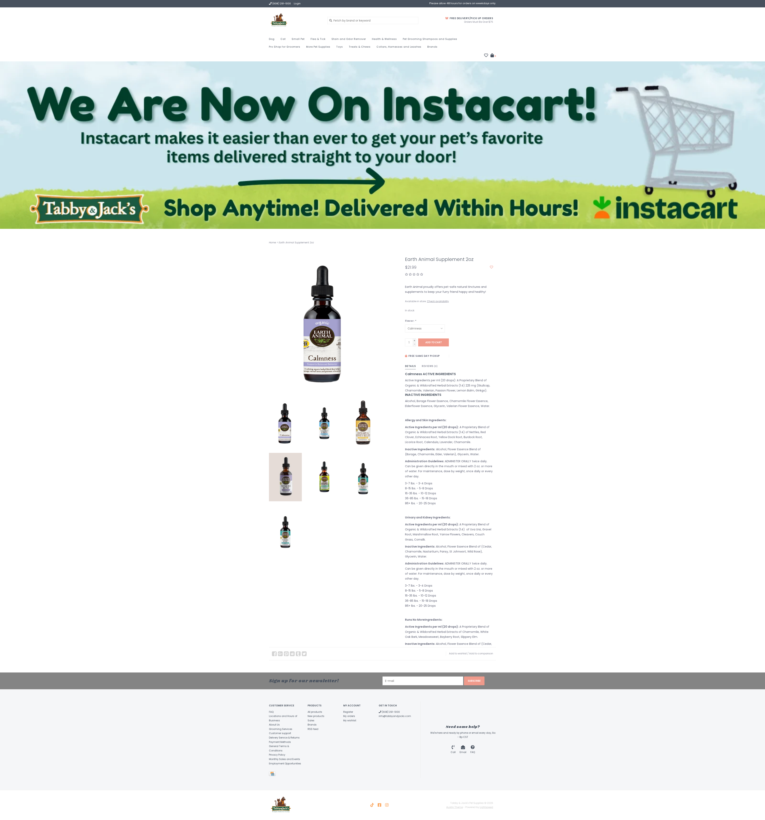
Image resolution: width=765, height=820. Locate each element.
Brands (432, 46)
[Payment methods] (273, 774)
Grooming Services (280, 729)
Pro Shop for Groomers (284, 46)
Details (410, 366)
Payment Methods (280, 742)
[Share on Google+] (280, 653)
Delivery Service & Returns (284, 737)
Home (272, 242)
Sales (311, 720)
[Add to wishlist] (491, 267)
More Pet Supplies (318, 46)
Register (348, 712)
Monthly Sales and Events (284, 759)
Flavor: (410, 320)
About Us (274, 724)
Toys (339, 46)
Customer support (280, 733)
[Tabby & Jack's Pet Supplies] (295, 20)
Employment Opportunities (285, 763)
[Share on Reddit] (292, 653)
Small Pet (298, 39)
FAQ (271, 712)
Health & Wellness (384, 39)
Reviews (430, 366)
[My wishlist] (486, 56)
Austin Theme (454, 807)
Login (297, 3)
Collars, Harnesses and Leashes (399, 46)
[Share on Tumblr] (298, 653)
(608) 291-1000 (390, 712)
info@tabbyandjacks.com (395, 716)
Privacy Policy (277, 754)
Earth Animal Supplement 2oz (296, 242)
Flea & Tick (318, 39)
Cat (283, 39)
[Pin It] (286, 653)
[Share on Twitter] (304, 653)
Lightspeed (486, 807)
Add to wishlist (458, 653)
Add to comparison (481, 653)
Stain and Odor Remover (349, 39)
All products (315, 712)
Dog (272, 39)
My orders (349, 716)
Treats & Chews (360, 46)
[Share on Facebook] (274, 653)
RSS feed (313, 729)
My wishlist (349, 720)
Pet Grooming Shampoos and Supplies (430, 39)
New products (316, 716)
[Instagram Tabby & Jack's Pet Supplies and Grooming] (386, 805)
